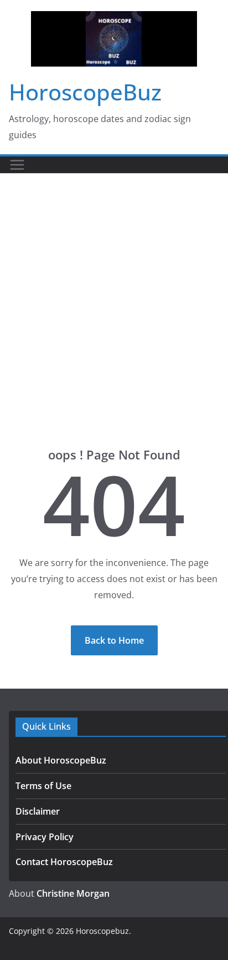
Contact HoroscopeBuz (64, 862)
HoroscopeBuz (85, 92)
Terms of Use (43, 786)
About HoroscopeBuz (60, 760)
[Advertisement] (114, 293)
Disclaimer (37, 811)
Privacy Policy (44, 837)
